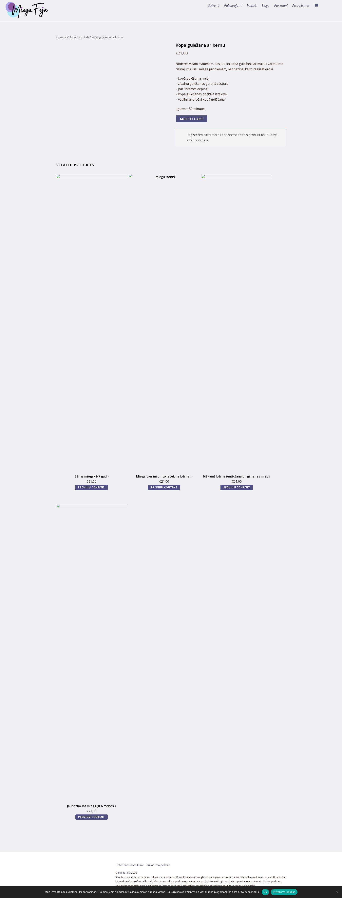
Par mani (281, 5)
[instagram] (333, 5)
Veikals (252, 5)
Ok (265, 891)
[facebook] (325, 5)
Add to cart (191, 119)
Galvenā (213, 5)
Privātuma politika (158, 865)
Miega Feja (124, 872)
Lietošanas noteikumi (129, 865)
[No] (337, 892)
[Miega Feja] (27, 15)
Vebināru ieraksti (78, 37)
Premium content (91, 487)
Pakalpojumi (233, 5)
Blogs (265, 5)
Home (60, 37)
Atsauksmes (300, 5)
